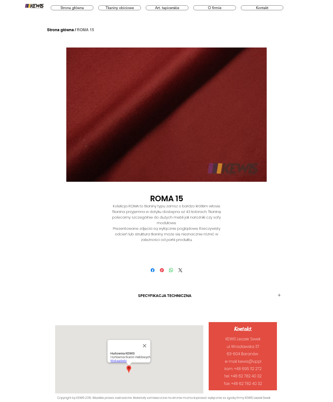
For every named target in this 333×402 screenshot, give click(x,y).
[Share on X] (180, 270)
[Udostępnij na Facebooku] (153, 270)
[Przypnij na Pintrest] (162, 270)
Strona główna (60, 30)
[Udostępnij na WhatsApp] (171, 270)
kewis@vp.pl (249, 361)
